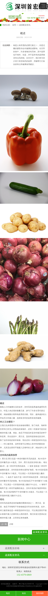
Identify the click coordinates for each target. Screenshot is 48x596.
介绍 (11, 524)
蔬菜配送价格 (12, 548)
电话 (8, 593)
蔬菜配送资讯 (24, 25)
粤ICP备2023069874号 (26, 584)
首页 (14, 25)
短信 (24, 593)
